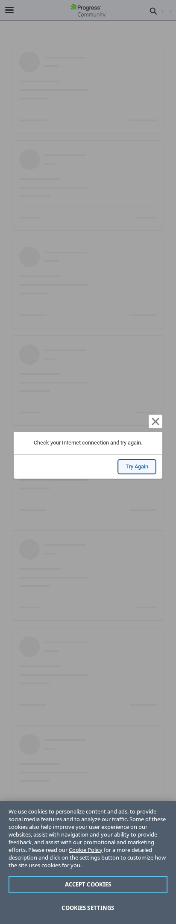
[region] (88, 862)
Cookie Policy (86, 850)
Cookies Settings (88, 908)
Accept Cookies (88, 884)
